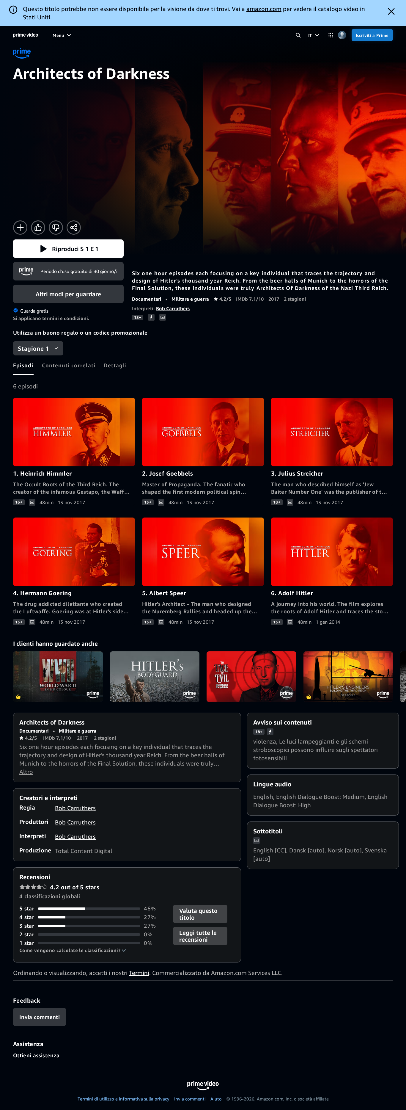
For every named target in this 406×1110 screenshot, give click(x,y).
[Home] (25, 35)
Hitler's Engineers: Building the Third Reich (348, 676)
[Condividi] (74, 227)
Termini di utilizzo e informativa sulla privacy (123, 1098)
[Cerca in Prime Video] (298, 35)
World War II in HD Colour (58, 676)
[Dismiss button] (391, 11)
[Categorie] (330, 35)
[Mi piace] (38, 227)
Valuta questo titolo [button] (198, 914)
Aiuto (216, 1098)
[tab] (23, 365)
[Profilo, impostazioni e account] (342, 35)
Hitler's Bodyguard (155, 676)
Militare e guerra (190, 299)
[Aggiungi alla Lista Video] (20, 227)
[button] (68, 248)
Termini (139, 972)
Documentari (146, 299)
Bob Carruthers (173, 308)
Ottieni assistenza (36, 1055)
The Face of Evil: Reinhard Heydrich (251, 676)
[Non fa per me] (56, 227)
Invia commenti (190, 1098)
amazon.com (263, 8)
